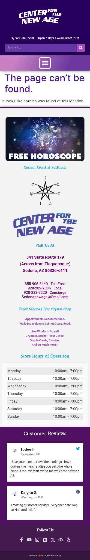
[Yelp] (68, 539)
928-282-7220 (35, 292)
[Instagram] (37, 539)
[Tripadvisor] (60, 539)
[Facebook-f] (21, 539)
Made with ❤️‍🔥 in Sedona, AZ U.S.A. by (45, 555)
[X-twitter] (53, 539)
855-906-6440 (36, 284)
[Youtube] (29, 539)
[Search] (81, 48)
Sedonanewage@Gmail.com (45, 297)
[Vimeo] (45, 539)
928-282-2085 (39, 288)
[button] (45, 63)
